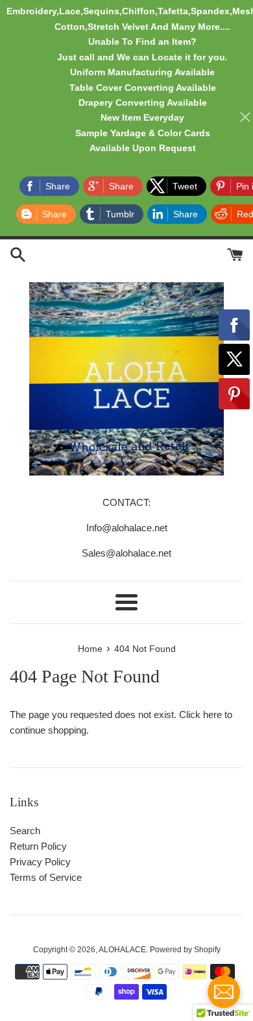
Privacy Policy (40, 861)
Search (25, 830)
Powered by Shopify (185, 949)
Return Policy (38, 846)
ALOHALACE (122, 949)
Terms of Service (46, 877)
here (212, 714)
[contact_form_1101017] (224, 992)
